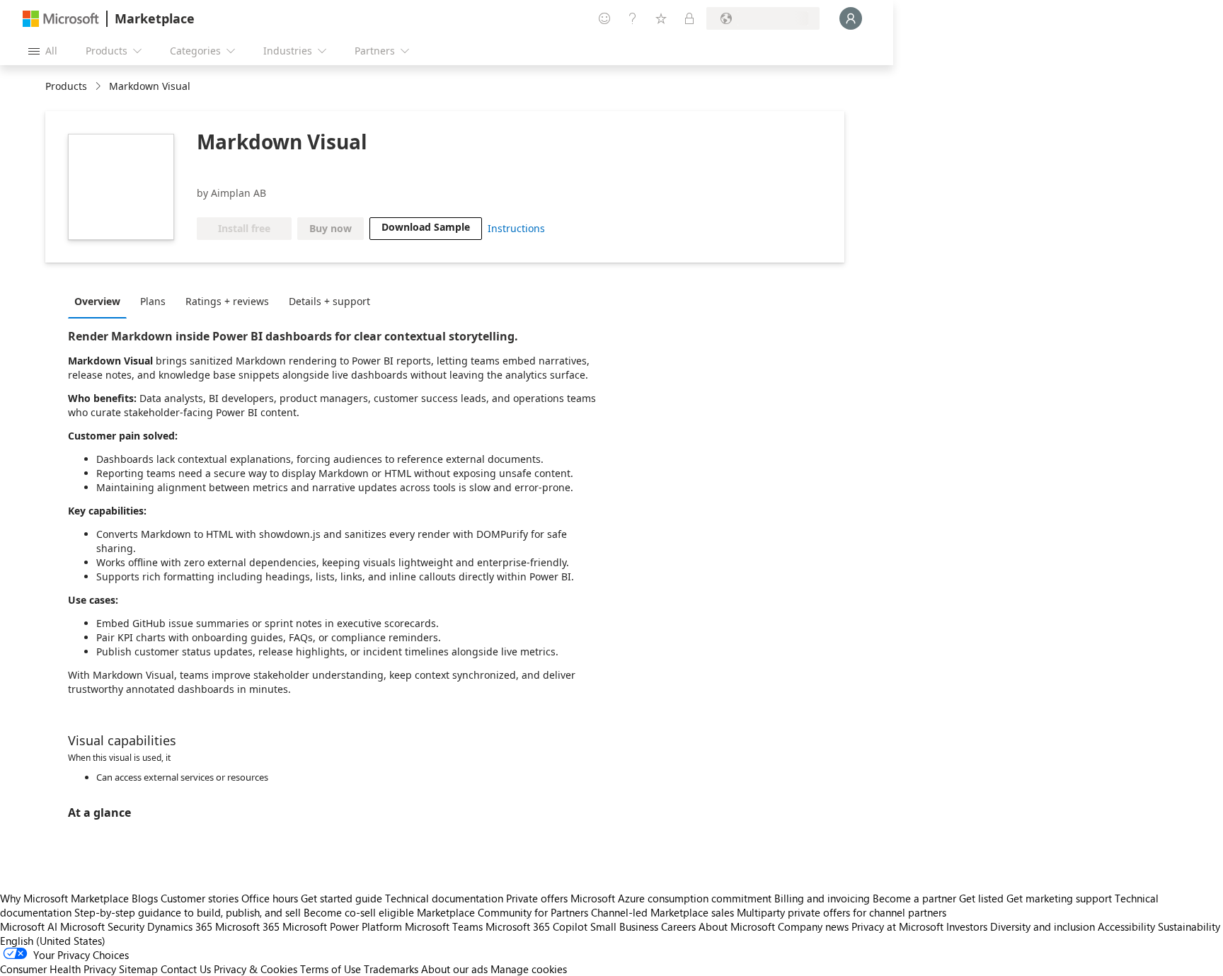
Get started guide (341, 898)
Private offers (537, 898)
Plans (153, 301)
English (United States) (52, 941)
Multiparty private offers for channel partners (841, 912)
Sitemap (138, 969)
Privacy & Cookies (255, 969)
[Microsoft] (61, 19)
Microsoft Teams (444, 926)
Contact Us (186, 969)
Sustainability (1189, 926)
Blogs (145, 898)
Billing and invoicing (822, 898)
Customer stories (200, 898)
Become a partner (914, 898)
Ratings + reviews (227, 301)
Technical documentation (444, 898)
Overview (97, 301)
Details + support (329, 301)
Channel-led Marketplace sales (662, 912)
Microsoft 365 (247, 926)
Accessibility (1126, 926)
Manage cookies (528, 969)
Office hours (269, 898)
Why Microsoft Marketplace (64, 898)
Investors (966, 926)
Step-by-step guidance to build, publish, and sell (187, 912)
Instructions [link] (516, 228)
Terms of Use (330, 969)
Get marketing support (1059, 898)
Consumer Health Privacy (58, 969)
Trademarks (391, 969)
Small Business (624, 926)
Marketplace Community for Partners (502, 912)
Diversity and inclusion (1042, 926)
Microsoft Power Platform (342, 926)
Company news (813, 926)
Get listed (981, 898)
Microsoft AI (28, 926)
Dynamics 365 (179, 926)
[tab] (101, 300)
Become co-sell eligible (359, 912)
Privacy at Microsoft (897, 926)
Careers (678, 926)
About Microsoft (737, 926)
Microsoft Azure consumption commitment (672, 898)
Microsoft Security (102, 926)
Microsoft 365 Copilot (536, 926)
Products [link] (66, 86)
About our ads (454, 969)
